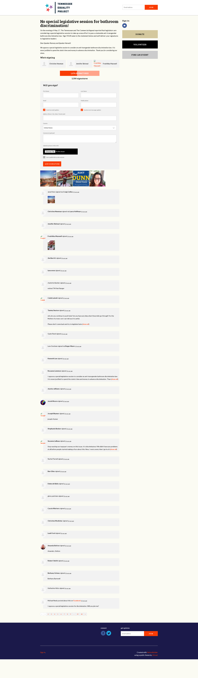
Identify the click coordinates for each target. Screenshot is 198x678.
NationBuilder (152, 652)
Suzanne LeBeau (54, 441)
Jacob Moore (53, 401)
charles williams (54, 389)
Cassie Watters (54, 508)
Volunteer (140, 44)
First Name (46, 91)
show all (86, 324)
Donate (140, 34)
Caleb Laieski (53, 298)
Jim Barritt (52, 258)
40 (81, 614)
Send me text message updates (92, 110)
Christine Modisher (55, 521)
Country (45, 123)
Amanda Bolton (54, 546)
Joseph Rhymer (53, 413)
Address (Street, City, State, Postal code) (54, 114)
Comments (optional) (49, 133)
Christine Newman (56, 64)
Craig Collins (68, 192)
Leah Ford (51, 533)
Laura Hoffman (75, 211)
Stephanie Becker (54, 429)
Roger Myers (70, 346)
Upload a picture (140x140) (51, 145)
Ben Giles (51, 471)
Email (44, 100)
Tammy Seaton (53, 310)
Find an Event (139, 54)
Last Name (84, 91)
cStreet (155, 655)
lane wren (51, 270)
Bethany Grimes (54, 573)
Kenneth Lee (52, 358)
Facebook (77, 601)
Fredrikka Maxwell (110, 64)
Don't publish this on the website (55, 157)
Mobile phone (84, 100)
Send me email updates (52, 110)
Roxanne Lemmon (54, 371)
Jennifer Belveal (82, 64)
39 (77, 614)
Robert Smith (53, 561)
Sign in (42, 652)
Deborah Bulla (53, 484)
